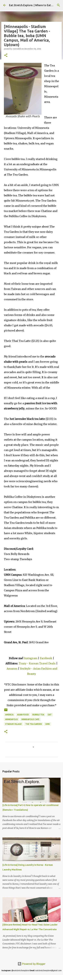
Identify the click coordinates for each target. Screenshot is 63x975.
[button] (6, 55)
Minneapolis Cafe (30, 719)
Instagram (30, 658)
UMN (47, 724)
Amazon (12, 668)
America (9, 715)
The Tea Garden (33, 724)
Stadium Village (13, 724)
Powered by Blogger (33, 963)
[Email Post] (6, 711)
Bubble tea (38, 715)
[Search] (58, 5)
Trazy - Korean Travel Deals (37, 663)
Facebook (46, 658)
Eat (50, 715)
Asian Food (23, 715)
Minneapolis (11, 719)
